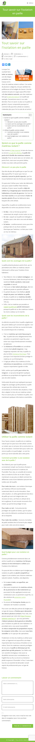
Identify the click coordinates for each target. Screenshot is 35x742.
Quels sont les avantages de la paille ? (19, 124)
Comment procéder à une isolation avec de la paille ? (18, 133)
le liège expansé (15, 150)
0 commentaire (22, 56)
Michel (6, 54)
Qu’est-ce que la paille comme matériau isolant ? (17, 119)
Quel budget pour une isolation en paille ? (18, 137)
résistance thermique (19, 354)
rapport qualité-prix (10, 307)
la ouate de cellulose (15, 153)
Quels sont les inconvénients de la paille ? (18, 127)
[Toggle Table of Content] (29, 115)
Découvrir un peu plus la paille (17, 122)
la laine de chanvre (13, 97)
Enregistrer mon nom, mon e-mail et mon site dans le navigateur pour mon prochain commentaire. (16, 718)
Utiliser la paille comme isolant (14, 130)
